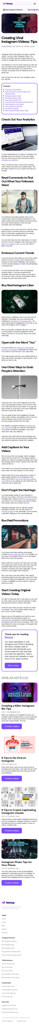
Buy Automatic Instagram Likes (11, 951)
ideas (21, 69)
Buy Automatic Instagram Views (11, 955)
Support (4, 929)
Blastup (9, 637)
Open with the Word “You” (13, 100)
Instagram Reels (18, 260)
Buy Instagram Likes (8, 944)
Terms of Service (7, 1021)
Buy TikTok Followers (8, 964)
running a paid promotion (16, 554)
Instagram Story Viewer (9, 1005)
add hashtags (30, 499)
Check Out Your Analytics (13, 89)
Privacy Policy (21, 1021)
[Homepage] (8, 902)
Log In (4, 922)
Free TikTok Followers (9, 993)
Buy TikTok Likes (7, 967)
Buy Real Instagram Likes (13, 98)
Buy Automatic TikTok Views (10, 977)
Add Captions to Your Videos (14, 104)
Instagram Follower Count (9, 1009)
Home (3, 918)
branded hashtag (7, 511)
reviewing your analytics (10, 160)
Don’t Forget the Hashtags (13, 106)
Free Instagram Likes (8, 986)
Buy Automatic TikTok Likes (10, 974)
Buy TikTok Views (7, 970)
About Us (5, 932)
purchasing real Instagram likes (21, 321)
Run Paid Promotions (11, 108)
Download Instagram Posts (10, 1012)
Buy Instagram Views (8, 948)
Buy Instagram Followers (14, 10)
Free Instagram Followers (9, 990)
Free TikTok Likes (7, 996)
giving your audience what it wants (13, 244)
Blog (3, 925)
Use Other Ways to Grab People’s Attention (19, 102)
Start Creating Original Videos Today (16, 110)
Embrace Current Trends (13, 96)
